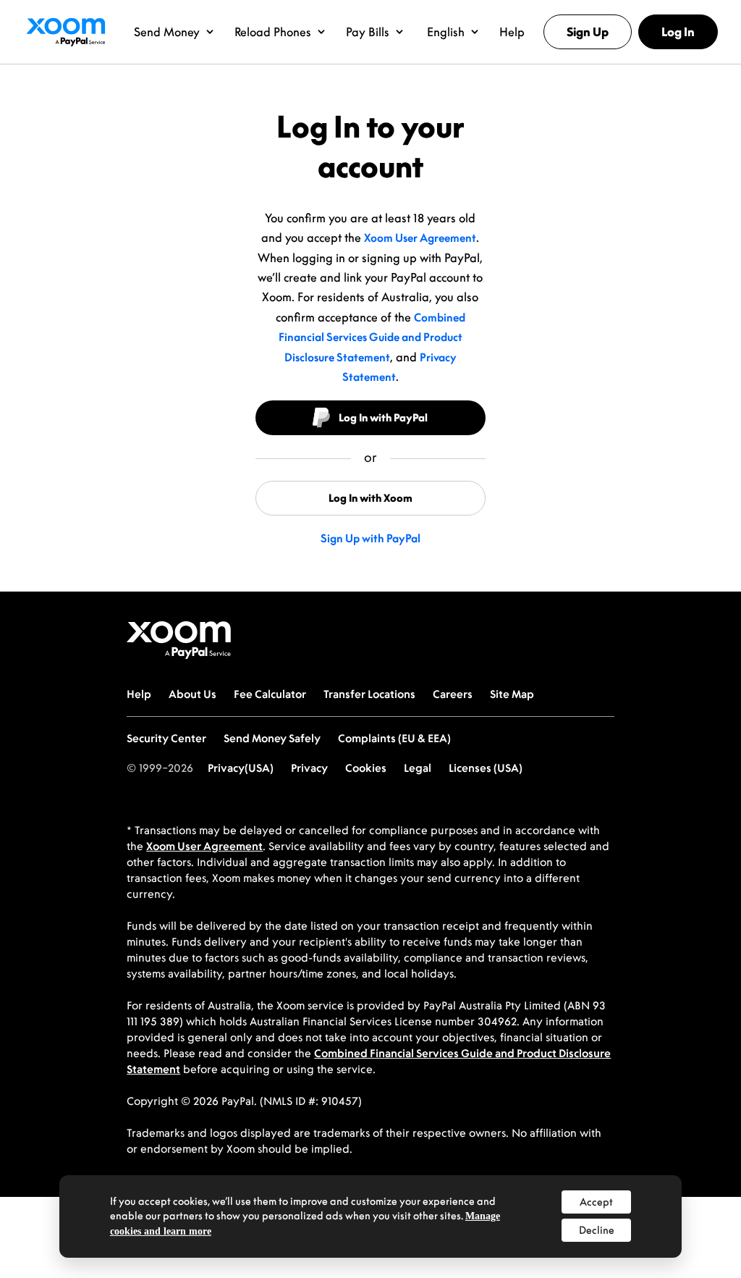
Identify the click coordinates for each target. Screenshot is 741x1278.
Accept (596, 1201)
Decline (596, 1230)
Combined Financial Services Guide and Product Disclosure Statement (372, 337)
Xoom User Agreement (420, 237)
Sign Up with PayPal (370, 538)
